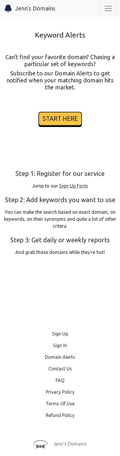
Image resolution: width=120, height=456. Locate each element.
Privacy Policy (60, 392)
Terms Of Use (60, 403)
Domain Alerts (60, 357)
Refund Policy (60, 415)
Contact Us (60, 368)
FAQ (60, 380)
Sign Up (60, 333)
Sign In (60, 345)
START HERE (60, 118)
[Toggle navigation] (108, 8)
